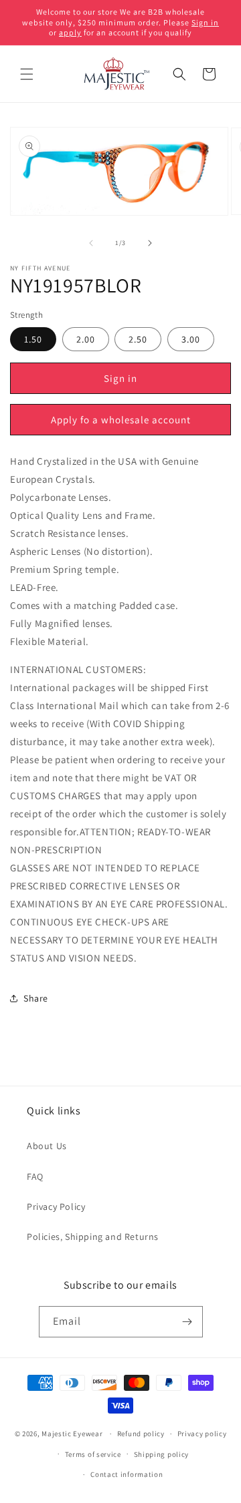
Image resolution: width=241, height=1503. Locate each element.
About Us (47, 1146)
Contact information (126, 1474)
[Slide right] (150, 243)
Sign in (205, 22)
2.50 (138, 339)
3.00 (190, 339)
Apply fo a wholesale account (121, 419)
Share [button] (35, 998)
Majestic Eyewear (72, 1433)
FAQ (35, 1176)
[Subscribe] (187, 1321)
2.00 (85, 339)
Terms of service (93, 1454)
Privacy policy (202, 1433)
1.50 (33, 339)
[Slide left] (91, 243)
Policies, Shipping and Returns (93, 1237)
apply (70, 32)
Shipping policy (161, 1454)
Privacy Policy (56, 1207)
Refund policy (141, 1433)
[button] (27, 74)
